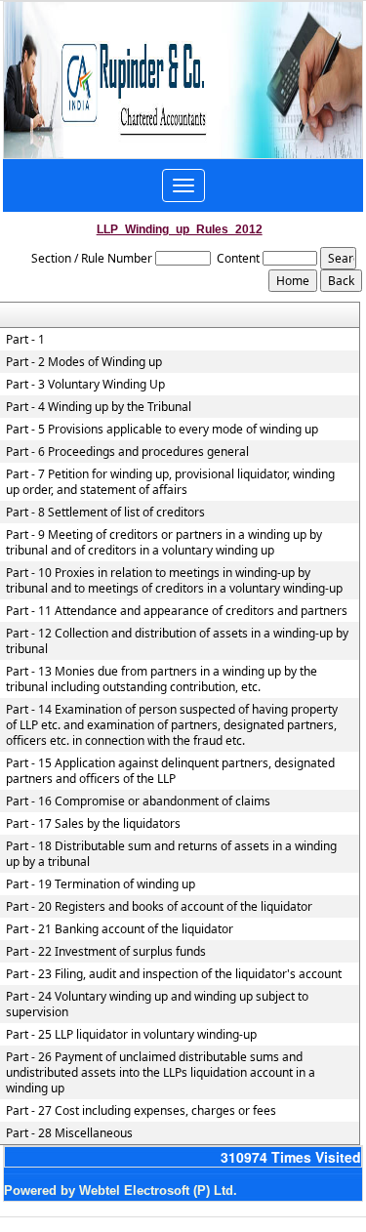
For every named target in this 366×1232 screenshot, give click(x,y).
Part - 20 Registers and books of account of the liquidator (159, 907)
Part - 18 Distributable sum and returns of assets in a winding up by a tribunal (171, 854)
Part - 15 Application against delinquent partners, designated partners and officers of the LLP (170, 771)
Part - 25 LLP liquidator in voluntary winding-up (131, 1035)
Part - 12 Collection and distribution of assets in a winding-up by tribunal (177, 641)
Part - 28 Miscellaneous (69, 1133)
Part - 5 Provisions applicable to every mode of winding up (162, 429)
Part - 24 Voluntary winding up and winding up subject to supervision (157, 1004)
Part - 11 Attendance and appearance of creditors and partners (176, 611)
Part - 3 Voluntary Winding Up (85, 384)
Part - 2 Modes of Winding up (84, 362)
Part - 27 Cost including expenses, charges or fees (141, 1111)
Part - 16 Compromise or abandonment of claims (138, 801)
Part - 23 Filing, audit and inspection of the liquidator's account (174, 974)
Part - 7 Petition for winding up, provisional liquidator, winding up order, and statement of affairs (170, 482)
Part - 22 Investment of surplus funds (106, 952)
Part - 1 (25, 340)
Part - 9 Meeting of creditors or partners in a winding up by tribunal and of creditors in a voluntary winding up (164, 542)
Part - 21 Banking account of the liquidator (119, 929)
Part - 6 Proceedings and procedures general (127, 452)
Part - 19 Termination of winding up (100, 884)
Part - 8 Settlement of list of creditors (105, 512)
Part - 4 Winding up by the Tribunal (98, 407)
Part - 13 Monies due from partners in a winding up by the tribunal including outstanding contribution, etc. (161, 679)
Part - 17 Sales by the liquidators (93, 824)
